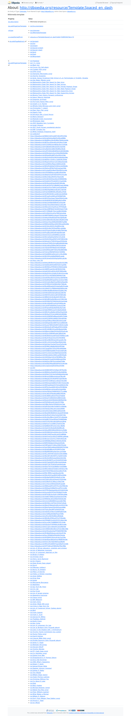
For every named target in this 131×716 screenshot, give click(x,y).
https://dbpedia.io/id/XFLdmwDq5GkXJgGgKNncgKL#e (48, 258)
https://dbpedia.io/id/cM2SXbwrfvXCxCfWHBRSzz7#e (48, 357)
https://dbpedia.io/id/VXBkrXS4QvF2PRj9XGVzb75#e (47, 404)
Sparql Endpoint (117, 3)
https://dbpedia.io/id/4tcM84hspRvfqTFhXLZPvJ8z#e (47, 396)
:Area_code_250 (36, 260)
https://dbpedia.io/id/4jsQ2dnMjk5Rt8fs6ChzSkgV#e (47, 202)
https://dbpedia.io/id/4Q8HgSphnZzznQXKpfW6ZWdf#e (49, 153)
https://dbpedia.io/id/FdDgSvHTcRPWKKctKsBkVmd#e (48, 524)
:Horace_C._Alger (37, 701)
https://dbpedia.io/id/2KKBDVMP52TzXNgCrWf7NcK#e (48, 370)
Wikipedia (50, 713)
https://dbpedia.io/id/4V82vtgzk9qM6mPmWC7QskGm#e (49, 383)
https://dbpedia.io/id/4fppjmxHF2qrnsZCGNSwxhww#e (48, 162)
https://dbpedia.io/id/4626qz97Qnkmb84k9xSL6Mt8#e (48, 314)
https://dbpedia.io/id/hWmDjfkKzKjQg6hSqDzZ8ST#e (48, 293)
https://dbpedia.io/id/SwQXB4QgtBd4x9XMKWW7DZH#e (49, 447)
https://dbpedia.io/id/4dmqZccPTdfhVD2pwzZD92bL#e (48, 241)
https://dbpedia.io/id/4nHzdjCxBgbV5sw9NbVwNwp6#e (49, 282)
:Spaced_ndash (36, 50)
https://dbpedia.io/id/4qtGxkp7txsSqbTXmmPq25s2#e (48, 344)
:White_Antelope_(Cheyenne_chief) (43, 132)
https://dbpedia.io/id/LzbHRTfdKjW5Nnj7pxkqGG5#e (48, 306)
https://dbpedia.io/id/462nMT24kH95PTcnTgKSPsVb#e (48, 456)
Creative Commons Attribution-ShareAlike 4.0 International (86, 713)
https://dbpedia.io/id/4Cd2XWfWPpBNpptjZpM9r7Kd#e (48, 316)
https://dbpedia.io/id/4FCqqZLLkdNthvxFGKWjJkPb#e (48, 196)
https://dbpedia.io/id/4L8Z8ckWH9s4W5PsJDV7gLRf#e (48, 265)
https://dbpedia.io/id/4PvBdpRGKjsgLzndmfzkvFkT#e (48, 533)
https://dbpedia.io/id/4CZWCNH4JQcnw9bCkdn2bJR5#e (48, 194)
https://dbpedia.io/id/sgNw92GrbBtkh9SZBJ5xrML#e (47, 149)
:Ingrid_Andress (36, 636)
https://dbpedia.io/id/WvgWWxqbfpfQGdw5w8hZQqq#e (49, 286)
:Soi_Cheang (35, 561)
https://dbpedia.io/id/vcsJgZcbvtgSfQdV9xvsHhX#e (47, 366)
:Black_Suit (34, 65)
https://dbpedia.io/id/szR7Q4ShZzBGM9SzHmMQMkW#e (49, 151)
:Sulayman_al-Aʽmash (38, 99)
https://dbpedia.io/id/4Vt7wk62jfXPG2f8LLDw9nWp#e (48, 462)
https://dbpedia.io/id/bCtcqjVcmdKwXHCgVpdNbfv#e (48, 527)
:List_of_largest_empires (39, 593)
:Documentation (36, 26)
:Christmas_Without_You (39, 679)
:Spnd (33, 52)
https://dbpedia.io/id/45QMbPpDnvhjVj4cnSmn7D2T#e (48, 432)
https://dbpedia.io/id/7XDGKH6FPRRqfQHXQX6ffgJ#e (48, 248)
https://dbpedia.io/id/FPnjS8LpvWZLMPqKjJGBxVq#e (47, 233)
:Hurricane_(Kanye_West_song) (41, 102)
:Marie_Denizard (36, 117)
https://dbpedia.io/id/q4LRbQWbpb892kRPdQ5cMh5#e (48, 363)
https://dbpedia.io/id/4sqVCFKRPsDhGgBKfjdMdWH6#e (49, 243)
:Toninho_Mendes (37, 649)
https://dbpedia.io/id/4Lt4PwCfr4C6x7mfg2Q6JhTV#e (48, 415)
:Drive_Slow (35, 578)
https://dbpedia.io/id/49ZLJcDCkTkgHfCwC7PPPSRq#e (48, 207)
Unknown (23, 11)
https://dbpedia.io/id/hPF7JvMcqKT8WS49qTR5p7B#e (48, 546)
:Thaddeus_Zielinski (37, 619)
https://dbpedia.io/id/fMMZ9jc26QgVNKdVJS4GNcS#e (48, 499)
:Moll (33, 610)
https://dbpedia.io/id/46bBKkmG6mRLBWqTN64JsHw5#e (49, 140)
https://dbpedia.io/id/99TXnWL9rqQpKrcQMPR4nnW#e (48, 494)
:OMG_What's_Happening (40, 662)
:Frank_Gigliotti (36, 612)
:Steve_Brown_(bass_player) (40, 563)
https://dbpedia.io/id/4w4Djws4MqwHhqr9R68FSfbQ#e (48, 540)
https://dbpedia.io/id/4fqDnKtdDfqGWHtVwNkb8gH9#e (49, 157)
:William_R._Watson (37, 696)
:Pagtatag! (34, 61)
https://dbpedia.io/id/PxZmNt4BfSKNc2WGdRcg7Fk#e (48, 192)
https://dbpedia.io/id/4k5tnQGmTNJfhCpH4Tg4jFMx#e (48, 187)
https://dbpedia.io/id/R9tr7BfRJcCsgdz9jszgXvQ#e (47, 473)
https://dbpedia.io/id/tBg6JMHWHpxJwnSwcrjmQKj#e (48, 451)
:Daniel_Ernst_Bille (37, 655)
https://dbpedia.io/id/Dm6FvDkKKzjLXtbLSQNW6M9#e (48, 179)
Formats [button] (40, 3)
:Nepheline (35, 585)
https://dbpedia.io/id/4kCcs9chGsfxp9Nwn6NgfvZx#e (48, 342)
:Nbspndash (35, 56)
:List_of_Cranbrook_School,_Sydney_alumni (45, 608)
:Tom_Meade (35, 673)
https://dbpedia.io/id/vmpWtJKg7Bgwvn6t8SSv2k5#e (48, 164)
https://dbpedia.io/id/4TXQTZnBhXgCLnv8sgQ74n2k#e (48, 381)
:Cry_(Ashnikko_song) (38, 653)
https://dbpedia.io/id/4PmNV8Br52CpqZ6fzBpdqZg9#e (48, 329)
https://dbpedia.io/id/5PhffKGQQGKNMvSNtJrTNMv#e (48, 284)
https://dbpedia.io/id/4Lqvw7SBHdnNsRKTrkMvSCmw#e (49, 325)
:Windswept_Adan (37, 121)
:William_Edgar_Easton (38, 675)
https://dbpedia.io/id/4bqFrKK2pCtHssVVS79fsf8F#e (47, 338)
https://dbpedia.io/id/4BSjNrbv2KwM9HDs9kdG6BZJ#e (48, 372)
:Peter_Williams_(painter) (39, 692)
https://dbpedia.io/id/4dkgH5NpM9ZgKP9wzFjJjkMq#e (48, 218)
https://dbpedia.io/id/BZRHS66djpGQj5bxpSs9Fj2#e (47, 443)
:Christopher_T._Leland (39, 108)
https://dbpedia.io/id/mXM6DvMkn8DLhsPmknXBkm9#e (49, 529)
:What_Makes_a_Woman (39, 694)
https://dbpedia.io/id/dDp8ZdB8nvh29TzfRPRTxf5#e (47, 449)
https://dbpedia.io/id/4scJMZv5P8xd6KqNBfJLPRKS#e (48, 394)
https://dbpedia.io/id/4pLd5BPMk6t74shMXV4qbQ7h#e (48, 209)
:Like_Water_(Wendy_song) (40, 80)
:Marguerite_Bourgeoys (39, 582)
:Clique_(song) (36, 597)
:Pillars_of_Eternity (37, 572)
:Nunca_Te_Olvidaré (38, 570)
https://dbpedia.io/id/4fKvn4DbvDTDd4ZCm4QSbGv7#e (49, 469)
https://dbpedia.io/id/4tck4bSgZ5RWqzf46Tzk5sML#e (48, 245)
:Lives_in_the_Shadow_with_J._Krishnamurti (45, 630)
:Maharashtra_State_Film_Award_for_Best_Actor (47, 82)
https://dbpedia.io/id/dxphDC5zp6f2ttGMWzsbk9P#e (48, 359)
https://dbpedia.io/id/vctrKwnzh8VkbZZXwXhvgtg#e (47, 484)
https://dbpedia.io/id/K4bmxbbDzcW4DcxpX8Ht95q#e (48, 355)
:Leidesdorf (35, 134)
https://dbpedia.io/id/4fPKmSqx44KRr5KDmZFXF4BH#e (48, 387)
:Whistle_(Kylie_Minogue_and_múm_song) (45, 106)
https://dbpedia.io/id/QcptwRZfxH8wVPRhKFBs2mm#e (48, 170)
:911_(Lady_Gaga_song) (39, 651)
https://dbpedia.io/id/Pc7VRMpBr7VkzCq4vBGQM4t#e (48, 211)
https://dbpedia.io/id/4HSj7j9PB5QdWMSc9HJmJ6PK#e (48, 318)
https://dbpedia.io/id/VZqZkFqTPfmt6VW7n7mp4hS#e (48, 181)
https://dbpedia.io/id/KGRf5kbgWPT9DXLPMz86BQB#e (48, 250)
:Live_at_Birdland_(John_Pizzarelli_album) (45, 628)
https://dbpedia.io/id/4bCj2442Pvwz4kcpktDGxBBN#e (48, 434)
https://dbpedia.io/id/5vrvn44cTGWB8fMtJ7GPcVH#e (48, 522)
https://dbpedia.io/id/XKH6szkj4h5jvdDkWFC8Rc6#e (47, 183)
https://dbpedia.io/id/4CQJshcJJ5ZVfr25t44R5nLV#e (47, 226)
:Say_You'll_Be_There (38, 587)
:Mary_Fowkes (36, 685)
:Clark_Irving (35, 602)
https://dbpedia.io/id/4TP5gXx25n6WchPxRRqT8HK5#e (48, 230)
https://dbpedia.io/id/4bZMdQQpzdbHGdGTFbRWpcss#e (49, 336)
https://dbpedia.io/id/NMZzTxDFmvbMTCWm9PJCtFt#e (48, 136)
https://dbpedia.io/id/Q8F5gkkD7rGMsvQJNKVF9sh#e (48, 445)
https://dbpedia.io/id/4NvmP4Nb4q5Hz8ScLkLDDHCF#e (49, 505)
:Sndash (34, 46)
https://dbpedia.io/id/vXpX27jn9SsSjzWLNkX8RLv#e (47, 428)
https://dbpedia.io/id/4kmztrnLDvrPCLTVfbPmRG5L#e (48, 439)
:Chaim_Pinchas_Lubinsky (39, 677)
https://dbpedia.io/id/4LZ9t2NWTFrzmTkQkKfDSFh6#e (48, 460)
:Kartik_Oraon (36, 621)
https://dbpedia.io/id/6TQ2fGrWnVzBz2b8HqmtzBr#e (48, 421)
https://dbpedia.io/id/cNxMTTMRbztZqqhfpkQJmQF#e (48, 497)
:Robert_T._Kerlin (37, 664)
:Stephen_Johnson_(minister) (41, 668)
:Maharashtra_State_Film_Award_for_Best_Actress (48, 84)
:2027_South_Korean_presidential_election (45, 127)
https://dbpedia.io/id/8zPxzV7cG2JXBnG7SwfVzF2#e (47, 424)
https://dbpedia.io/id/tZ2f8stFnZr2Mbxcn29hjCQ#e (47, 482)
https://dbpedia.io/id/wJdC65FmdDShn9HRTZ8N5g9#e (48, 271)
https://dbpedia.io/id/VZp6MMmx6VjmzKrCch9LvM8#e (48, 254)
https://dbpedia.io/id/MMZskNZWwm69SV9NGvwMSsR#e (49, 224)
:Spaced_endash (36, 48)
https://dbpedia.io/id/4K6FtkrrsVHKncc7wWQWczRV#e (48, 160)
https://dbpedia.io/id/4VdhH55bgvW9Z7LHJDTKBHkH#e (48, 239)
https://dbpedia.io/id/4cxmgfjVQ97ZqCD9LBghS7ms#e (48, 492)
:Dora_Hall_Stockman (38, 660)
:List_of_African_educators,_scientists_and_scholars (48, 548)
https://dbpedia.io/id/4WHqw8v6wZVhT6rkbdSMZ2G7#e (49, 385)
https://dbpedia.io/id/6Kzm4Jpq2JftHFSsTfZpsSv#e (47, 177)
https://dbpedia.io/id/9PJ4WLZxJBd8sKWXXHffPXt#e (47, 346)
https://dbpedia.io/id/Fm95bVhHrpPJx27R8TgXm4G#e (48, 213)
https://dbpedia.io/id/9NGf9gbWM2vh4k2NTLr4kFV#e (48, 190)
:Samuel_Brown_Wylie (38, 666)
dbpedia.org (71, 11)
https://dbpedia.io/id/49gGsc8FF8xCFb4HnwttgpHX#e (48, 168)
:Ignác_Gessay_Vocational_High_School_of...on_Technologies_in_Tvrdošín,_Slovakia (59, 78)
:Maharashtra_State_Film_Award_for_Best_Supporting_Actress (52, 93)
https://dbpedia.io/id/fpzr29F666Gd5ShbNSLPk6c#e (47, 535)
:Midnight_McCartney (38, 645)
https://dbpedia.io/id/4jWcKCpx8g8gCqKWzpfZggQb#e (48, 312)
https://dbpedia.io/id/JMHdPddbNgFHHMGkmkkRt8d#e (49, 166)
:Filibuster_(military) (38, 567)
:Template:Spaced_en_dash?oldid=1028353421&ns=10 (52, 37)
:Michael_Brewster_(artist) (40, 688)
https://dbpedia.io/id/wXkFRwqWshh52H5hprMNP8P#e (48, 278)
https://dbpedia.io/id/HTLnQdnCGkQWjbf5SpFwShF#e (48, 353)
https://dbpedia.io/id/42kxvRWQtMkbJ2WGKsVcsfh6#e (48, 430)
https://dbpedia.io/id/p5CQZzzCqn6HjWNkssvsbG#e (47, 235)
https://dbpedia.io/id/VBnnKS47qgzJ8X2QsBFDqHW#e (48, 475)
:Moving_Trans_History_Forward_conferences (46, 95)
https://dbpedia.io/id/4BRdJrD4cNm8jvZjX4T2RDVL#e (48, 297)
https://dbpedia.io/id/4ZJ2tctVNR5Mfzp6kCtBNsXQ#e (48, 333)
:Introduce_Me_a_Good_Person (41, 114)
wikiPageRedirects (17, 41)
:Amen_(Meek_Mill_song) (39, 604)
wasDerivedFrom (15, 37)
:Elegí (33, 683)
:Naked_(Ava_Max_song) (39, 690)
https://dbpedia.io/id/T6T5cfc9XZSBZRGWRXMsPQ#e (48, 275)
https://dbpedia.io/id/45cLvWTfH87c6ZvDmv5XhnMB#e (48, 454)
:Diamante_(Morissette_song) (41, 74)
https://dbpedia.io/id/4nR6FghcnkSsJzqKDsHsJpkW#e (48, 389)
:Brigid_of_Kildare (37, 555)
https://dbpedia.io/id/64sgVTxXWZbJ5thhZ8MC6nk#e (48, 398)
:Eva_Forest (35, 591)
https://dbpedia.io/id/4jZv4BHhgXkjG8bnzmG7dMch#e (48, 299)
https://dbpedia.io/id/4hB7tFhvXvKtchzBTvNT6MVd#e (48, 295)
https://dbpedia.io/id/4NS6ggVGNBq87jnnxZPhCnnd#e (48, 488)
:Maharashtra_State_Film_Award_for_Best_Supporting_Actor (51, 91)
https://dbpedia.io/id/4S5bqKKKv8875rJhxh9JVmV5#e (48, 155)
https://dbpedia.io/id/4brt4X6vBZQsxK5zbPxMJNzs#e (48, 303)
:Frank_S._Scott (36, 615)
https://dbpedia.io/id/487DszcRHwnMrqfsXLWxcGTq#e (48, 142)
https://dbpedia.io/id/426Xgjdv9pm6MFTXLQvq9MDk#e (48, 323)
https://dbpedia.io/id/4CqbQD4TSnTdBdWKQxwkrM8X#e (49, 185)
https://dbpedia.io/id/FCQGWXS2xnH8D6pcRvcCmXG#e (48, 145)
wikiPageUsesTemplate (17, 26)
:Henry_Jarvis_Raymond (39, 559)
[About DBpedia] (14, 3)
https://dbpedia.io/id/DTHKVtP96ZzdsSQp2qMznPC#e (48, 471)
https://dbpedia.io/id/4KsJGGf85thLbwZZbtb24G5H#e (48, 458)
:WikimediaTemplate (38, 33)
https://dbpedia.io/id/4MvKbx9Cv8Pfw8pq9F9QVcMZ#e (48, 327)
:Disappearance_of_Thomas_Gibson (43, 658)
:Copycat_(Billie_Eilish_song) (40, 638)
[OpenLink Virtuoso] (50, 710)
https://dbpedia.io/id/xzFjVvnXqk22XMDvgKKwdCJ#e (47, 411)
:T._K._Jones (35, 63)
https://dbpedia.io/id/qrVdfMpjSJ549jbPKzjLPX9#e (47, 514)
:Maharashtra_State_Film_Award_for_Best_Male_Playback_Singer (53, 89)
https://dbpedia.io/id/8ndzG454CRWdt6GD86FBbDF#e (48, 400)
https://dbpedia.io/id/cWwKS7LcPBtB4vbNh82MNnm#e (48, 288)
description (13, 22)
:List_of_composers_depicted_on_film (43, 552)
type (10, 30)
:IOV (32, 368)
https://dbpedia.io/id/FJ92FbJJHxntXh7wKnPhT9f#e (47, 402)
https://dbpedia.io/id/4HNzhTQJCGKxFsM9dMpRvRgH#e (49, 374)
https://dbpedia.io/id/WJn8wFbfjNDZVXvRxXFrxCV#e (47, 477)
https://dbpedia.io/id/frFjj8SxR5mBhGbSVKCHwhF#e (47, 147)
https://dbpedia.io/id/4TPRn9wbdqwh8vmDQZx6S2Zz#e (49, 490)
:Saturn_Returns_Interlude (40, 97)
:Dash (33, 54)
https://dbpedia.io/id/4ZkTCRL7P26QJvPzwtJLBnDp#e (48, 464)
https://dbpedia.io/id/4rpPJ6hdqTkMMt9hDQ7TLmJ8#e (48, 391)
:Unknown (34, 30)
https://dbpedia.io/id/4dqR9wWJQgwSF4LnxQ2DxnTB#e (49, 280)
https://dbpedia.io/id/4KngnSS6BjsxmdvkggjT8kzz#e (48, 376)
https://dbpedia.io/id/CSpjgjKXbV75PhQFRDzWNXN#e (48, 348)
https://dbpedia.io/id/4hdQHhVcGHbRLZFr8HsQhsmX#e (49, 273)
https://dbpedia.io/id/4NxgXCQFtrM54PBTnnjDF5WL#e (48, 379)
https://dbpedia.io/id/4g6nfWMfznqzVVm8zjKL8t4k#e (48, 310)
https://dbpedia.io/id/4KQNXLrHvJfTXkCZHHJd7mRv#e (48, 503)
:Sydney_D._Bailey (37, 670)
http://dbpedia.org (47, 11)
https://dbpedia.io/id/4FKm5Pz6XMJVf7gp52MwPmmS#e (49, 544)
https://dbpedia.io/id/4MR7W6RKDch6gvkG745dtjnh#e (48, 215)
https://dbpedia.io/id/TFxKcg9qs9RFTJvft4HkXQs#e (47, 509)
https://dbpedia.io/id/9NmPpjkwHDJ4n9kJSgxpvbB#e (48, 507)
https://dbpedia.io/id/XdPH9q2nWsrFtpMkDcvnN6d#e (48, 406)
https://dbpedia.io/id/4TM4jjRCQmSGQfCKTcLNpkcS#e (48, 520)
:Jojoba (33, 580)
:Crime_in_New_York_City (39, 606)
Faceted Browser (102, 3)
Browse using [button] (28, 3)
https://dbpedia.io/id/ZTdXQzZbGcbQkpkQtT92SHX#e (48, 479)
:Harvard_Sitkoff (36, 647)
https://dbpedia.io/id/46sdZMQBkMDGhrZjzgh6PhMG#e (49, 413)
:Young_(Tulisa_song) (38, 634)
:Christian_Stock (36, 557)
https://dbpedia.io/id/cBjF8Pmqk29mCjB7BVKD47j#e (47, 269)
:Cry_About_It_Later (37, 681)
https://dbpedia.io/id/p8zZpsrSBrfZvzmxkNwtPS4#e (47, 361)
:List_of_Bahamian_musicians (41, 550)
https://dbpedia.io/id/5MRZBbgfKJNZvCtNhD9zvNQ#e (48, 441)
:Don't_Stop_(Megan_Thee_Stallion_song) (45, 698)
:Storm (33, 565)
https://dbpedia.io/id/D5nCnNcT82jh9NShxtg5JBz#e (47, 542)
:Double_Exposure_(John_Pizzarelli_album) (45, 640)
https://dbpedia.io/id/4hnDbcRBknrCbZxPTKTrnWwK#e (48, 417)
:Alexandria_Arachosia (38, 595)
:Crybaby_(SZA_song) (38, 69)
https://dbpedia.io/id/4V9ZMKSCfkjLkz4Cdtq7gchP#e (48, 537)
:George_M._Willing (37, 617)
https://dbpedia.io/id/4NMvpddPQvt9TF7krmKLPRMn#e (49, 486)
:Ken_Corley (35, 623)
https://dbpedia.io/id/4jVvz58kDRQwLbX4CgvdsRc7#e (48, 340)
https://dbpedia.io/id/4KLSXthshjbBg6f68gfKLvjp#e (47, 256)
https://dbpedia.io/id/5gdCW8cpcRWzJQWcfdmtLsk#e (48, 321)
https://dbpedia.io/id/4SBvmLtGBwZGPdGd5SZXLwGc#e (49, 331)
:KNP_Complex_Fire (37, 129)
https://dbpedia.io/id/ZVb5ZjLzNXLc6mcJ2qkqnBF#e (47, 409)
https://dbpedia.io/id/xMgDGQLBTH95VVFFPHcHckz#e (48, 175)
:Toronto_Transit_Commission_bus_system (45, 632)
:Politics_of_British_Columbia (41, 574)
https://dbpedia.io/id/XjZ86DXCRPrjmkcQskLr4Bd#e (47, 426)
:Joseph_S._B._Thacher (38, 104)
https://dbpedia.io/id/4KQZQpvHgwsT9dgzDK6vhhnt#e (48, 198)
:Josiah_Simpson (36, 125)
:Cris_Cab (34, 589)
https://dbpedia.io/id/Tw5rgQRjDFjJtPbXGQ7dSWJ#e (47, 252)
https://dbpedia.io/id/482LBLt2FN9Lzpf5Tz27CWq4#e (48, 518)
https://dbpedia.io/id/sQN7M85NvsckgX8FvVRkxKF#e (48, 172)
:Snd (32, 44)
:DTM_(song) (35, 72)
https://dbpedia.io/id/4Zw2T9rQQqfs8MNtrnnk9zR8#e (48, 467)
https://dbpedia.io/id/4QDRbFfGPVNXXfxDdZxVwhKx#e (48, 301)
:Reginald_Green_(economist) (41, 119)
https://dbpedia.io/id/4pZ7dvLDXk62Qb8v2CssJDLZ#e (48, 205)
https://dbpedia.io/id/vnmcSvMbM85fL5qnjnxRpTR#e (48, 501)
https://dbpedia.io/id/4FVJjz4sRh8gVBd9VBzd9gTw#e (48, 308)
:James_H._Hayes (36, 643)
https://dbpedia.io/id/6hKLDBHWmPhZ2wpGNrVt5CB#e (49, 263)
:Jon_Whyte (35, 703)
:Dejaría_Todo (36, 112)
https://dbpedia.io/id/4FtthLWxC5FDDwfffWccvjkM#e (48, 228)
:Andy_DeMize (36, 576)
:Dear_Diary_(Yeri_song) (39, 110)
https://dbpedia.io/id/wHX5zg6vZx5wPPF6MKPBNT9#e (48, 531)
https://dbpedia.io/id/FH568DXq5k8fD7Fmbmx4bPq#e (48, 351)
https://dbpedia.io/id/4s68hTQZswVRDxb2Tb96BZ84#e (48, 419)
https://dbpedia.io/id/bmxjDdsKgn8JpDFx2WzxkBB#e (48, 138)
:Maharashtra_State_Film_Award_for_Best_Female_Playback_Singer (53, 87)
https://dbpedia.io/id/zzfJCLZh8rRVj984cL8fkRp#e (46, 516)
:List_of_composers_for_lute (40, 625)
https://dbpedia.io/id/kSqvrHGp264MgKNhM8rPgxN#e (48, 222)
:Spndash (34, 41)
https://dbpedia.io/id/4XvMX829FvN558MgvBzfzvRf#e (48, 200)
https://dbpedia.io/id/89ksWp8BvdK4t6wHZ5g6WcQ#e (48, 290)
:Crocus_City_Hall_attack (39, 67)
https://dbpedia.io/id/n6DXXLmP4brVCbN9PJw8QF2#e (48, 512)
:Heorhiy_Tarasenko (38, 76)
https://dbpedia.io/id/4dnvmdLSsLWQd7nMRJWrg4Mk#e (49, 436)
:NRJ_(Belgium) (36, 600)
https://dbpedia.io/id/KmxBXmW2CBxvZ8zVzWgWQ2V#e (49, 220)
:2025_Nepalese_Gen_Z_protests (42, 123)
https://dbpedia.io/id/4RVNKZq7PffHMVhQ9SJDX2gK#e (48, 267)
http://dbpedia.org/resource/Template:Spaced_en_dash (66, 7)
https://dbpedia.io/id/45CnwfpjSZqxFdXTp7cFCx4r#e (47, 237)
